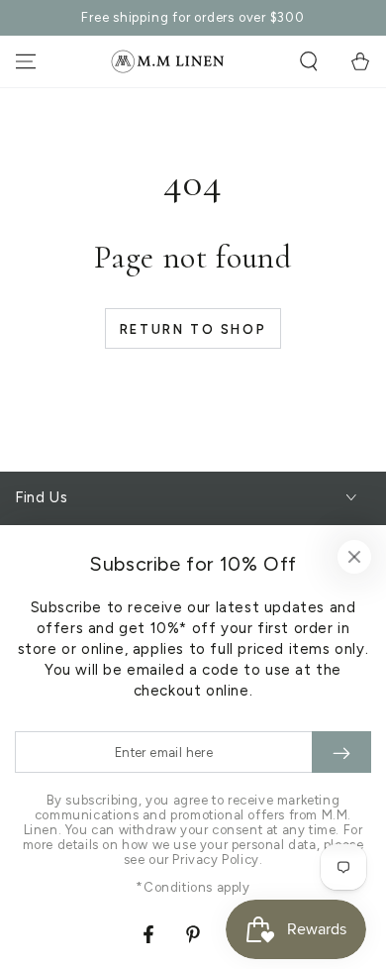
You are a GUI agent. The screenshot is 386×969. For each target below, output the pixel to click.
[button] (309, 61)
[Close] (354, 557)
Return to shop (193, 329)
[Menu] (25, 61)
